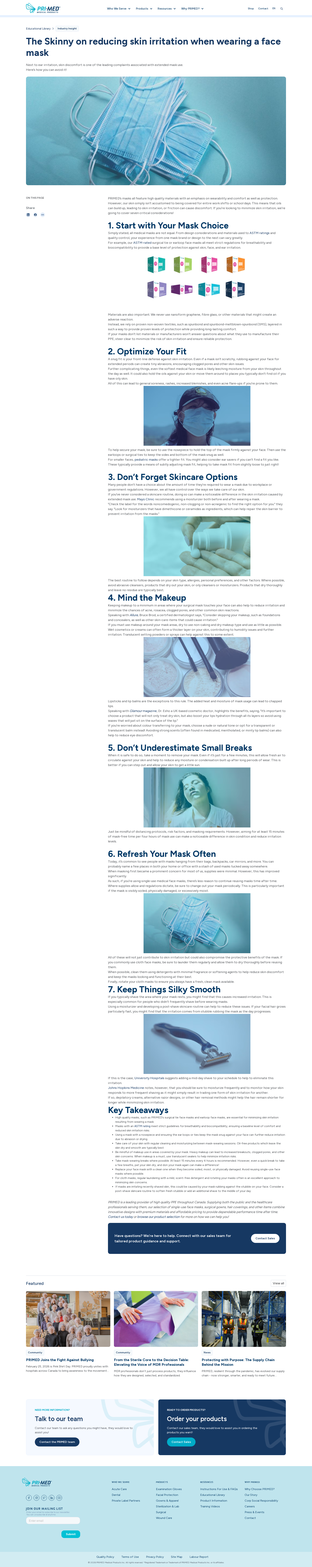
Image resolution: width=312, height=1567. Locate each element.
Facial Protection (167, 1495)
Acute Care (119, 1489)
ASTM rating (142, 1126)
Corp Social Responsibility (261, 1500)
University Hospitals (149, 1078)
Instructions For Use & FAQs (219, 1489)
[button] (118, 8)
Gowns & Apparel (167, 1500)
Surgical (161, 1512)
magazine (143, 711)
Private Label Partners (126, 1500)
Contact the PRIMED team (57, 1442)
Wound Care (164, 1518)
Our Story (251, 1495)
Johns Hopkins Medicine (126, 1088)
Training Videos (210, 1506)
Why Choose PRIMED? (260, 1489)
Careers (250, 1506)
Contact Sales (265, 1238)
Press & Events (254, 1512)
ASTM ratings (260, 233)
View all (278, 1283)
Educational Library (38, 28)
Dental (116, 1495)
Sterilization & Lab (167, 1506)
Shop (251, 8)
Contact (263, 8)
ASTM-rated (142, 243)
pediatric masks (146, 460)
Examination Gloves (169, 1489)
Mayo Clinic (145, 499)
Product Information (213, 1500)
